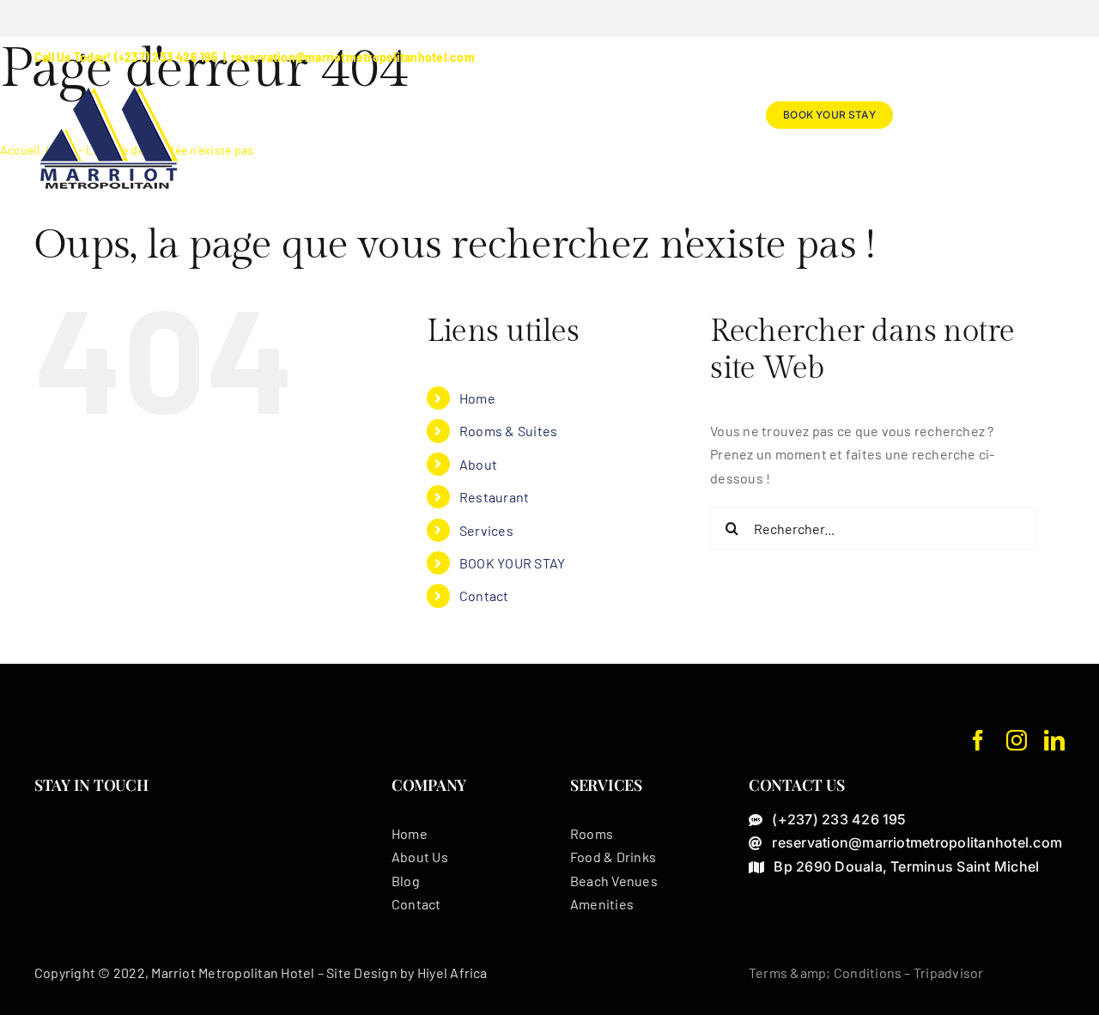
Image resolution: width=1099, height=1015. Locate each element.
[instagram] (1016, 740)
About (478, 464)
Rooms (591, 833)
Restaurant (494, 497)
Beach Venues (614, 880)
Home (477, 398)
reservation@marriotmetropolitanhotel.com (353, 57)
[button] (1036, 115)
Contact (484, 595)
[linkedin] (1054, 740)
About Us (420, 856)
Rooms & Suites (508, 430)
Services (486, 530)
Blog (406, 880)
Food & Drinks (613, 856)
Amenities (602, 904)
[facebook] (978, 740)
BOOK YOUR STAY (512, 563)
